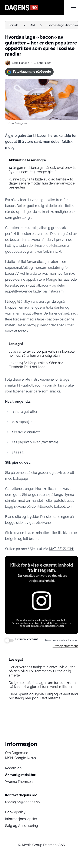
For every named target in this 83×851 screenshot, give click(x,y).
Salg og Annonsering (21, 826)
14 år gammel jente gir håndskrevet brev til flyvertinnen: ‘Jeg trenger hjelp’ (42, 170)
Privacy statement (65, 646)
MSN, (9, 758)
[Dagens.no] (34, 8)
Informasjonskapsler (21, 819)
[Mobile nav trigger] (73, 7)
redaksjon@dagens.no (22, 802)
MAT (32, 25)
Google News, (25, 758)
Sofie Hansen (20, 62)
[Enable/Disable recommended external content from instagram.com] (9, 640)
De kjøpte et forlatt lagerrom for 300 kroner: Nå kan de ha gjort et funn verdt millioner (43, 685)
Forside (14, 25)
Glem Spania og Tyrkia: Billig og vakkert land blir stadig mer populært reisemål (43, 696)
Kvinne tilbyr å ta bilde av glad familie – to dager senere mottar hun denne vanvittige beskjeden (41, 183)
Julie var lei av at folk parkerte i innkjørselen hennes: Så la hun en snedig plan (42, 353)
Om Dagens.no (16, 753)
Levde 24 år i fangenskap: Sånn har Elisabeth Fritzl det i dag (36, 365)
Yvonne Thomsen (19, 782)
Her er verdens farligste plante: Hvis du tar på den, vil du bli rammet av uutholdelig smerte (42, 671)
